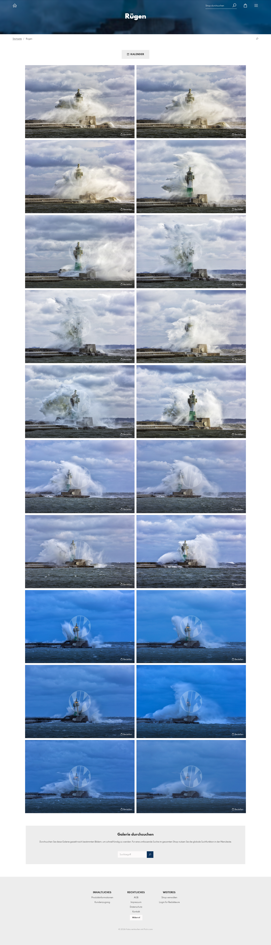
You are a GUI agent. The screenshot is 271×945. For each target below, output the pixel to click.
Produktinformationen (102, 897)
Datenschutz (136, 907)
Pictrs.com (148, 929)
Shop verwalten (169, 897)
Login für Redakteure (169, 902)
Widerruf (136, 918)
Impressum (136, 902)
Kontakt (136, 912)
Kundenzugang (102, 902)
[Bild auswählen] (29, 134)
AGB (136, 897)
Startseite (17, 39)
